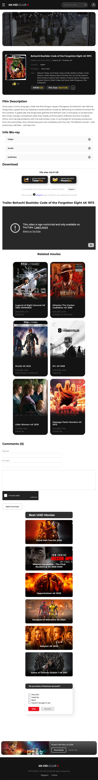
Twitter (54, 775)
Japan (42, 64)
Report (72, 189)
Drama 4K (56, 60)
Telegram (39, 195)
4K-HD (17, 4)
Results (47, 709)
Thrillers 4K (67, 60)
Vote (34, 709)
